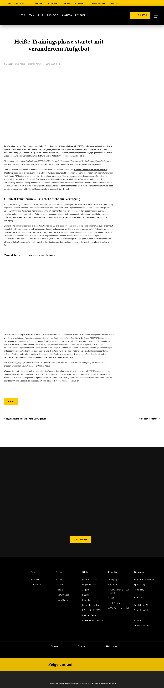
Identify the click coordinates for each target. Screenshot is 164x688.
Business (66, 15)
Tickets (54, 646)
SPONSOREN (80, 539)
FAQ (136, 615)
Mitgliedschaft (89, 584)
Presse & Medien (98, 3)
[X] (150, 3)
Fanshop (81, 646)
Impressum (36, 579)
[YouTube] (133, 3)
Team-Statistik (63, 595)
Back (11, 401)
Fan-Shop (67, 3)
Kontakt (80, 15)
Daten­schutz (37, 584)
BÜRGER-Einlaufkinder (92, 620)
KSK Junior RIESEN (91, 610)
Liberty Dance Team (91, 605)
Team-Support (63, 600)
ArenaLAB (112, 584)
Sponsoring (139, 584)
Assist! (111, 598)
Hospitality (139, 590)
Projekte (52, 15)
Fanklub (86, 595)
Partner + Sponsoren (144, 579)
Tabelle (59, 590)
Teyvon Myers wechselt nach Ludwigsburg (26, 419)
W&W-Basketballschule (119, 608)
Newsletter (81, 3)
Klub (41, 15)
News (22, 15)
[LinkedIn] (125, 3)
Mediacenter (111, 646)
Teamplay (112, 579)
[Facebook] (158, 3)
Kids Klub (86, 600)
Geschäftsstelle (141, 610)
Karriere (114, 3)
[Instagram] (142, 3)
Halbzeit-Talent (89, 615)
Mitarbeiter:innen (90, 579)
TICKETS (142, 15)
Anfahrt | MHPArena (143, 605)
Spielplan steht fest (148, 419)
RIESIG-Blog (53, 3)
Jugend (85, 590)
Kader (59, 579)
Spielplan (60, 584)
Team (31, 15)
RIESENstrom (114, 603)
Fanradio (39, 3)
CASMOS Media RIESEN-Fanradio (120, 591)
